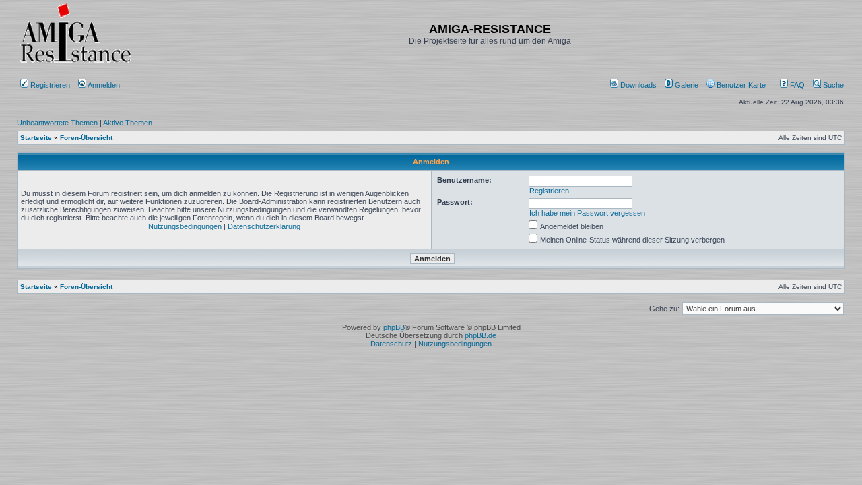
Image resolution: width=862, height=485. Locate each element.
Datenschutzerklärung (264, 226)
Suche (832, 85)
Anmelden (104, 85)
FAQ (796, 85)
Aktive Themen (127, 123)
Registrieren (49, 85)
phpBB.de (480, 335)
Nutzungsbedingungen (185, 226)
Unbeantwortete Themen (57, 123)
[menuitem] (634, 85)
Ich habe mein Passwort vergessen (587, 213)
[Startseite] (75, 62)
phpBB (394, 327)
